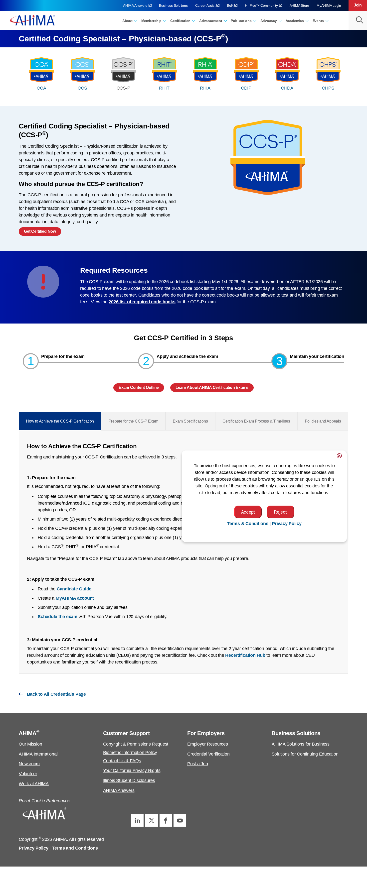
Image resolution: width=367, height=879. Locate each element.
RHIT (164, 88)
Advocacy (268, 21)
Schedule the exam (57, 616)
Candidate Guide (74, 588)
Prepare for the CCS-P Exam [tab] (133, 421)
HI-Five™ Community (261, 5)
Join (358, 5)
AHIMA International (38, 754)
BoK (230, 5)
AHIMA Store (299, 5)
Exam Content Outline (139, 387)
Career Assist (205, 5)
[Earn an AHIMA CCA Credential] (41, 69)
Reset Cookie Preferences (44, 800)
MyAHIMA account (75, 598)
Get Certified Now (40, 231)
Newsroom (29, 763)
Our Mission (30, 744)
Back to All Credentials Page (56, 694)
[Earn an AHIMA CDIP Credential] (246, 69)
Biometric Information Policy (130, 752)
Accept (248, 512)
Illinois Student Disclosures (129, 780)
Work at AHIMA (34, 783)
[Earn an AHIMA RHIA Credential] (205, 69)
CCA (41, 88)
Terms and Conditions (75, 848)
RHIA (205, 88)
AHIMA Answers (135, 5)
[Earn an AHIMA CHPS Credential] (328, 69)
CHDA (287, 88)
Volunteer (28, 773)
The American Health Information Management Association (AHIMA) (32, 20)
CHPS (328, 88)
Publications (241, 21)
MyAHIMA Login (329, 5)
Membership (151, 21)
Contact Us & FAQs (122, 760)
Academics (295, 21)
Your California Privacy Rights (132, 770)
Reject (280, 512)
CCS (82, 88)
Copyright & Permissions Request (136, 744)
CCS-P (123, 88)
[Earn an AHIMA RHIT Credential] (164, 69)
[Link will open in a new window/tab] (137, 820)
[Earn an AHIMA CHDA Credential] (287, 69)
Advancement (210, 21)
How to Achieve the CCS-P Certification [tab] (60, 421)
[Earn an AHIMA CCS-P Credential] (123, 69)
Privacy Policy (33, 848)
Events (318, 21)
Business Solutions (173, 5)
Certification (180, 21)
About (127, 21)
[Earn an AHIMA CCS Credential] (82, 69)
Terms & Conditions (247, 523)
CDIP (246, 88)
